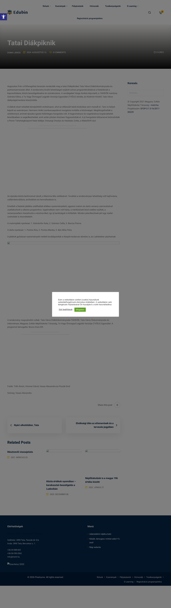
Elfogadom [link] (80, 309)
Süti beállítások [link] (65, 309)
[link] (3, 16)
